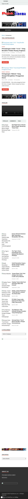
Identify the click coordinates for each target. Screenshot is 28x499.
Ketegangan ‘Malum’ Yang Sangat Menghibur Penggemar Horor (13, 76)
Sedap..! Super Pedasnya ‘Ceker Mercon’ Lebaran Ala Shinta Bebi (19, 292)
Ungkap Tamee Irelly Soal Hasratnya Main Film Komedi (19, 283)
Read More (5, 62)
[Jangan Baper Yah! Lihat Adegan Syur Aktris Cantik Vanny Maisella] (6, 273)
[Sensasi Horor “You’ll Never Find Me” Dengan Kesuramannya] (6, 320)
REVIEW (3, 46)
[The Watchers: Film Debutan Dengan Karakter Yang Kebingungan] (6, 310)
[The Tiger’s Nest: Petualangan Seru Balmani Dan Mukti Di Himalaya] (6, 251)
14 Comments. (17, 79)
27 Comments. (19, 52)
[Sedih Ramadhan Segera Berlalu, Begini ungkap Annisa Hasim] (6, 263)
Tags (19, 121)
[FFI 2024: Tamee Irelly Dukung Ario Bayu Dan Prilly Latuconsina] (6, 299)
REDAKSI (4, 477)
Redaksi (13, 52)
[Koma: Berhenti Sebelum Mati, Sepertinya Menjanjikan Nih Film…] (6, 234)
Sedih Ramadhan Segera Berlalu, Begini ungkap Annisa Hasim (18, 265)
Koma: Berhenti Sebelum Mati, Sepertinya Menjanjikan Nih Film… (18, 235)
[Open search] (24, 30)
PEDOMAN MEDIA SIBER (8, 475)
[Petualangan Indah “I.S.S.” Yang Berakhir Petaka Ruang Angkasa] (14, 43)
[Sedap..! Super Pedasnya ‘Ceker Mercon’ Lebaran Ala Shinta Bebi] (6, 290)
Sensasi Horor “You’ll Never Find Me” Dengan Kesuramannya (18, 322)
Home (3, 35)
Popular (5, 121)
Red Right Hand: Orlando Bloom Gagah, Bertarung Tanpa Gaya (19, 126)
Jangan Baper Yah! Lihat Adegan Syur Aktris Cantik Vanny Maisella (18, 275)
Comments (13, 121)
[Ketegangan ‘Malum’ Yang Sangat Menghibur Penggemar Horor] (14, 68)
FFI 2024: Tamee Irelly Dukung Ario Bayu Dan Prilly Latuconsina (18, 301)
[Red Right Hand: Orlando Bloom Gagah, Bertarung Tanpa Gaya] (6, 125)
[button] (3, 497)
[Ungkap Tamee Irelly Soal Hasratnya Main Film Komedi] (6, 282)
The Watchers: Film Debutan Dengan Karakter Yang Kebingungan (19, 311)
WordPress (9, 497)
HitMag (16, 497)
